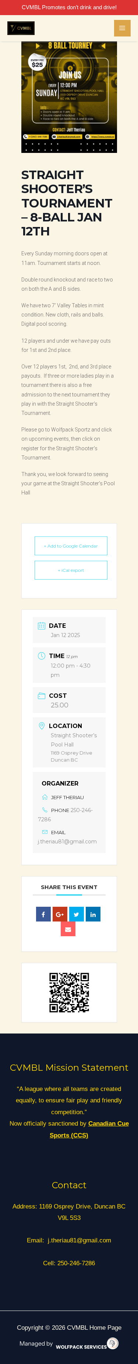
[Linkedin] (93, 914)
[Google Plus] (60, 914)
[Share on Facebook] (43, 914)
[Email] (68, 928)
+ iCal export (71, 570)
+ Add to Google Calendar (71, 546)
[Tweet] (76, 914)
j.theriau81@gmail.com (67, 841)
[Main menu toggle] (122, 28)
